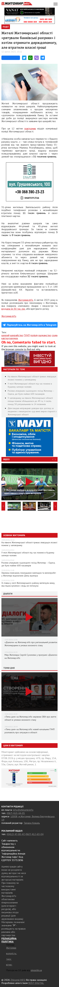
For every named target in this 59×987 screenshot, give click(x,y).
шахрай (5, 335)
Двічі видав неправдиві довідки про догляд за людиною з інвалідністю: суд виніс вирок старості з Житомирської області (32, 411)
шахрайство (16, 335)
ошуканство (44, 335)
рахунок (13, 338)
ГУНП (27, 335)
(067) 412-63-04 (34, 834)
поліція (34, 335)
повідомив (30, 128)
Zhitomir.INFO (17, 979)
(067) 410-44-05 (16, 813)
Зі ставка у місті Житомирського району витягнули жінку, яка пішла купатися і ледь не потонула (28, 584)
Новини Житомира (14, 535)
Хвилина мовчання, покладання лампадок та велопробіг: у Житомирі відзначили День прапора (28, 574)
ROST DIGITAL (36, 983)
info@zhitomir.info (23, 809)
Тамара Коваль (32, 822)
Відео (6, 459)
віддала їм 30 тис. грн (13, 308)
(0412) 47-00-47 (15, 834)
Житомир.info (25, 299)
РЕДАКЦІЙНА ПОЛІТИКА (9, 940)
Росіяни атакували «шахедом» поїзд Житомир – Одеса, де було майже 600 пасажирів (28, 564)
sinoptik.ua (36, 970)
